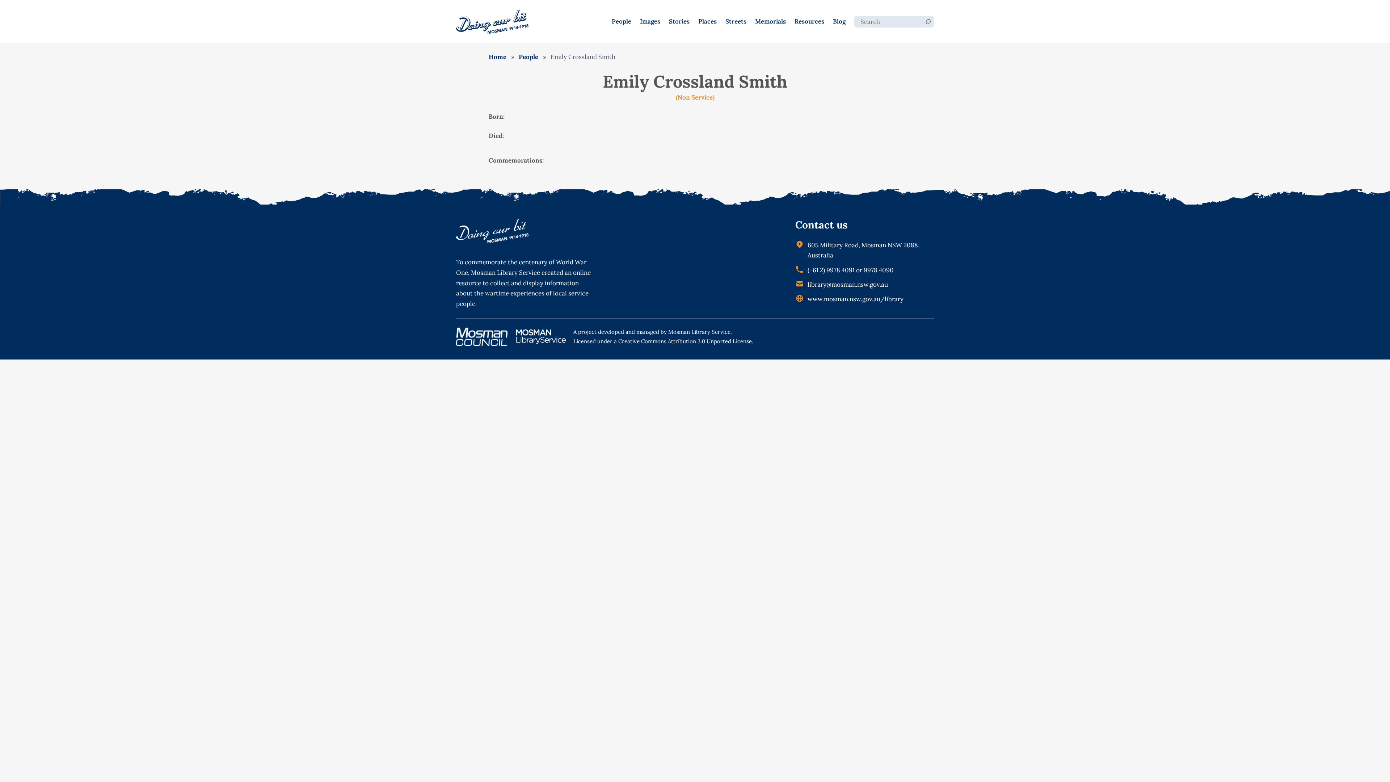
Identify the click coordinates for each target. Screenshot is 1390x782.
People (528, 57)
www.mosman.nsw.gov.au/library (856, 299)
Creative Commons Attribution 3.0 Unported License (685, 341)
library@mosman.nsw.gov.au (848, 285)
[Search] (928, 21)
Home (497, 57)
